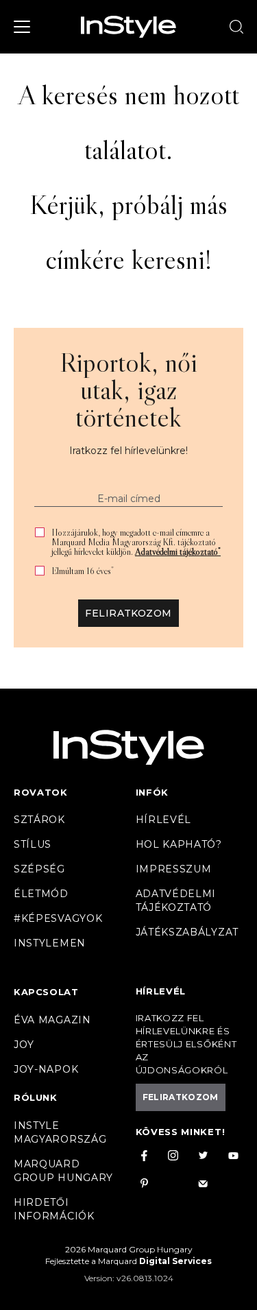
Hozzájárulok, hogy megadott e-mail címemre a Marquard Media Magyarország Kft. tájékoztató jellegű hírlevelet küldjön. (136, 541)
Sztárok (39, 819)
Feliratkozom (128, 613)
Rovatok (41, 792)
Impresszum (174, 869)
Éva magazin (52, 1020)
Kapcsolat (46, 991)
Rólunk (36, 1097)
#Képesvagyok (58, 918)
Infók (152, 792)
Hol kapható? (179, 844)
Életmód (41, 894)
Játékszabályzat (187, 932)
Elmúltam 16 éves (82, 571)
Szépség (39, 869)
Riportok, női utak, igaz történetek (128, 389)
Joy (24, 1044)
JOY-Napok (46, 1069)
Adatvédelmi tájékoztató (178, 551)
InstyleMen (50, 943)
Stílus (32, 844)
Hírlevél (164, 819)
